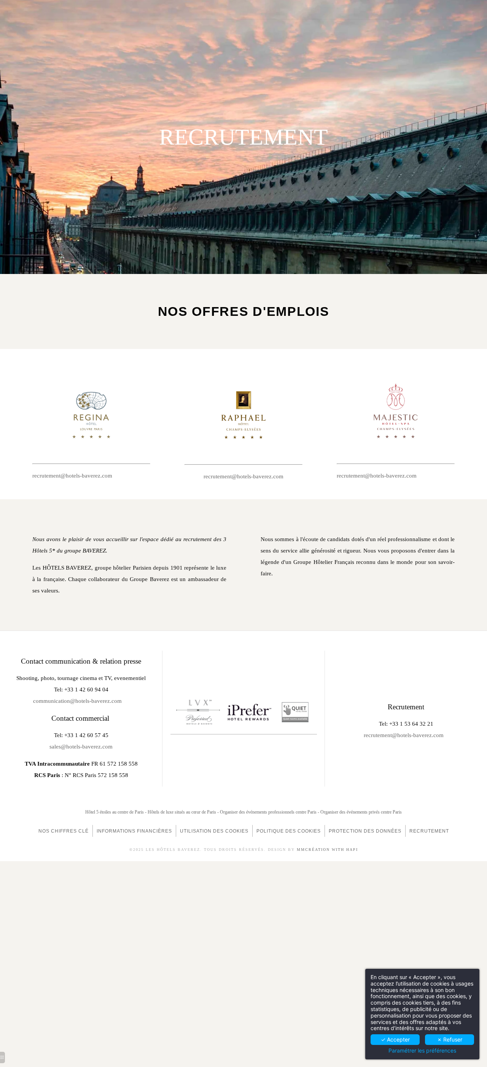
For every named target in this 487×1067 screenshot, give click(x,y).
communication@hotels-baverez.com (77, 701)
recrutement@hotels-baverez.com (72, 476)
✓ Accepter (395, 1039)
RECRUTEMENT (429, 831)
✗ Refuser (449, 1039)
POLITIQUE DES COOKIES (288, 831)
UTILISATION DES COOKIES (214, 831)
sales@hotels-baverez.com (81, 747)
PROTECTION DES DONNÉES (365, 831)
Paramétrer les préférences (422, 1051)
